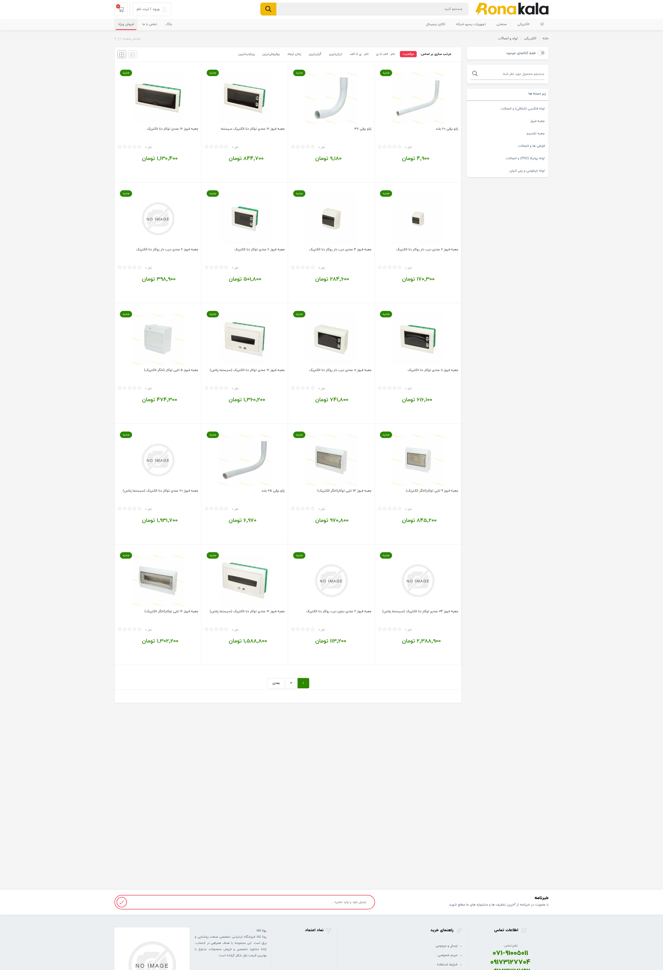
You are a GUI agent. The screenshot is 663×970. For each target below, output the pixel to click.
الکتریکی (523, 24)
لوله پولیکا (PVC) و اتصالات (525, 158)
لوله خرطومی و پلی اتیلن (527, 171)
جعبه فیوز (537, 121)
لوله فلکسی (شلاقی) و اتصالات (523, 108)
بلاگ (169, 24)
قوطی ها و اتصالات (531, 146)
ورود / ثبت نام (149, 9)
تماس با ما (149, 24)
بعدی (276, 683)
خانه (546, 38)
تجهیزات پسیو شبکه (471, 24)
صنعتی (501, 24)
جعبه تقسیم (536, 133)
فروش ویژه (126, 24)
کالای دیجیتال (435, 24)
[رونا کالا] (512, 8)
